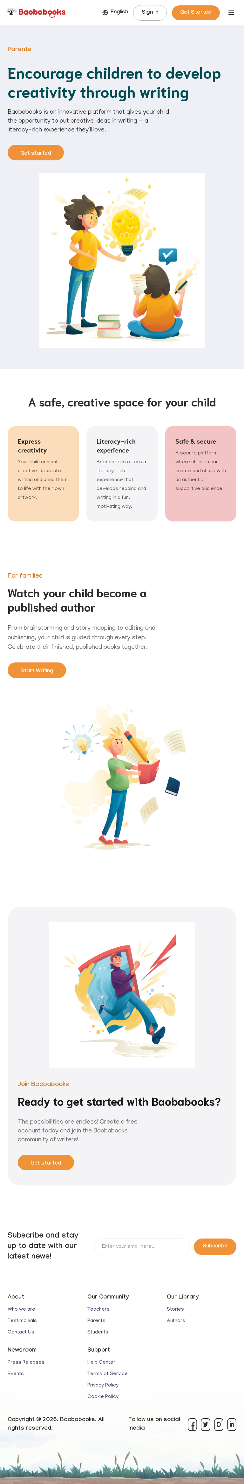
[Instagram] (218, 1424)
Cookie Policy (103, 1397)
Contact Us (21, 1332)
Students (97, 1332)
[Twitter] (205, 1424)
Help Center (101, 1363)
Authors (176, 1321)
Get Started (196, 13)
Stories (175, 1310)
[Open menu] (231, 12)
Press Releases (26, 1363)
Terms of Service (107, 1374)
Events (16, 1374)
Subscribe (215, 1247)
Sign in (150, 13)
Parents (96, 1321)
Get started (35, 154)
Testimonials (22, 1321)
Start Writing (36, 671)
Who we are (21, 1310)
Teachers (98, 1310)
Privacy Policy (103, 1385)
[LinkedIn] (231, 1424)
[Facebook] (192, 1424)
